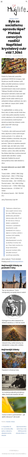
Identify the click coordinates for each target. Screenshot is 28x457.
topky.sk (8, 127)
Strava (16, 18)
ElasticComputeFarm (16, 261)
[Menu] (1, 1)
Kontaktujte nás (6, 453)
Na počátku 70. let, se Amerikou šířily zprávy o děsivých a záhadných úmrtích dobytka (7, 431)
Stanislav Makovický (18, 56)
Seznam (11, 18)
